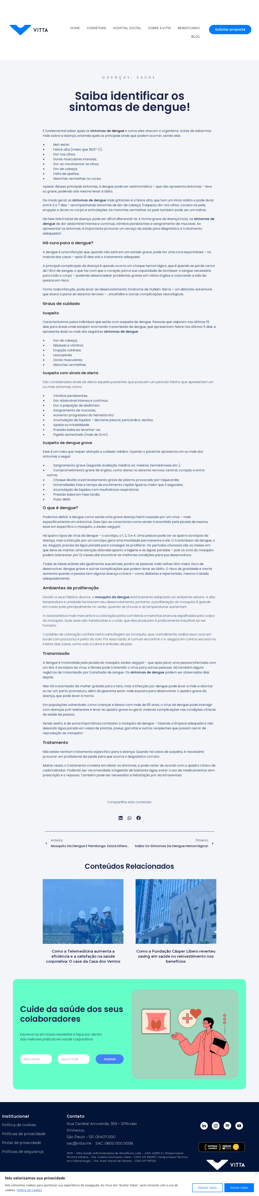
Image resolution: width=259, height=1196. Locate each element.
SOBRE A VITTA (159, 28)
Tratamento (55, 742)
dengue (118, 131)
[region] (129, 1184)
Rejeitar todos (207, 1188)
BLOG (195, 36)
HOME (75, 28)
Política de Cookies (29, 1190)
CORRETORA (96, 28)
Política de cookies (19, 1125)
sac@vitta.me (79, 1143)
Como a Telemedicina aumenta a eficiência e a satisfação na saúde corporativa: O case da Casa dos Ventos (83, 956)
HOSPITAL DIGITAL (127, 28)
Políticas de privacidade (24, 1134)
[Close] (256, 1174)
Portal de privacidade (21, 1143)
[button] (120, 818)
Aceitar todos (239, 1188)
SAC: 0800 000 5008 (114, 1143)
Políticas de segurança (23, 1151)
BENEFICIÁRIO (189, 28)
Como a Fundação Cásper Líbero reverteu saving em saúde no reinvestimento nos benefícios (175, 956)
